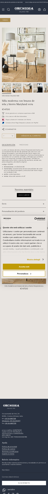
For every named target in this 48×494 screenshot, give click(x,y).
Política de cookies (8, 449)
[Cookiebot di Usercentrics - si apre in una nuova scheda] (34, 219)
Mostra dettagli (33, 259)
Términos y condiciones (10, 451)
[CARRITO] (44, 9)
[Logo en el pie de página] (11, 406)
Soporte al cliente (8, 454)
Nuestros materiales (24, 189)
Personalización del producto (13, 211)
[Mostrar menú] (3, 9)
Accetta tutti (24, 267)
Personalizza (22, 273)
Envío (4, 204)
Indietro (5, 20)
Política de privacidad (9, 446)
